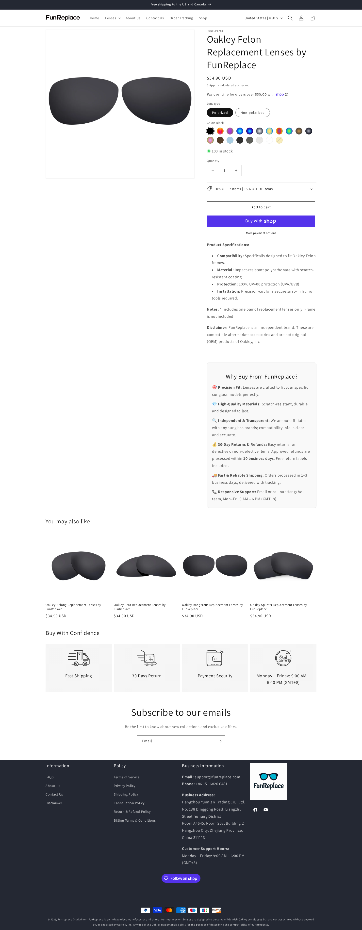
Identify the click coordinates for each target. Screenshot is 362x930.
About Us (53, 785)
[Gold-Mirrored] (269, 131)
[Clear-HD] (269, 140)
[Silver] (259, 131)
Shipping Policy (126, 794)
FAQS (49, 777)
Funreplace (65, 919)
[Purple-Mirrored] (230, 131)
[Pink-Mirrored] (210, 140)
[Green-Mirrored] (289, 131)
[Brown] (220, 140)
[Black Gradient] (239, 140)
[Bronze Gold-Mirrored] (299, 131)
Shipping (213, 85)
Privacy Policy (124, 785)
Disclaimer (54, 803)
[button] (112, 18)
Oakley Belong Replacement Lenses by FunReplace (73, 607)
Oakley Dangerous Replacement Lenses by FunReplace (212, 607)
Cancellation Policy (129, 803)
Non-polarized (253, 112)
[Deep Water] (308, 131)
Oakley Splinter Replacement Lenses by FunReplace (278, 607)
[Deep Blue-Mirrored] (249, 131)
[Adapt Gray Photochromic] (249, 140)
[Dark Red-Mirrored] (279, 131)
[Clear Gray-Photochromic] (259, 140)
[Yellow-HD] (279, 140)
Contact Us (54, 794)
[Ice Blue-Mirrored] (239, 131)
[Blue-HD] (230, 140)
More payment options (261, 233)
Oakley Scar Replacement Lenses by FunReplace (140, 607)
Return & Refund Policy (132, 811)
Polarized (220, 112)
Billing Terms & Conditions (135, 820)
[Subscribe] (219, 741)
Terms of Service (127, 777)
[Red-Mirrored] (220, 131)
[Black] (210, 131)
